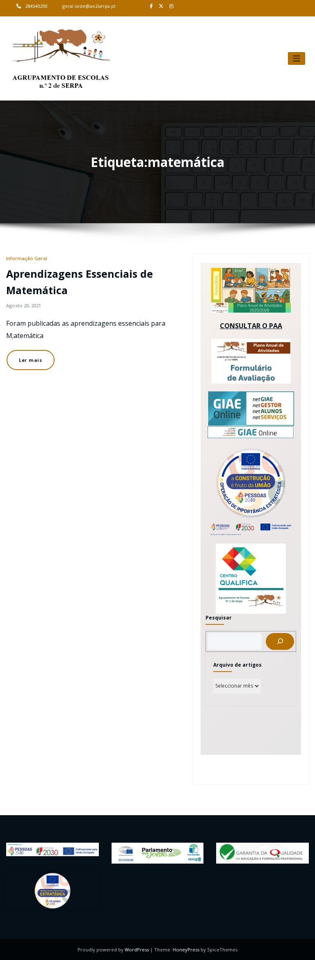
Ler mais (30, 360)
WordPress (137, 949)
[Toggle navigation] (297, 58)
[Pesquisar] (280, 641)
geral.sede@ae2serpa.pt (89, 6)
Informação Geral (26, 258)
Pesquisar (218, 617)
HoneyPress (186, 949)
